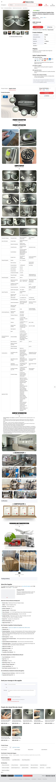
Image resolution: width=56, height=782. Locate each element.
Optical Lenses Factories (24, 765)
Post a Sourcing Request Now (13, 701)
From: (6, 684)
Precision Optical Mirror (6, 759)
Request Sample (50, 29)
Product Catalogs (16, 747)
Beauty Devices (30, 749)
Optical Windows (44, 749)
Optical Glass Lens (43, 765)
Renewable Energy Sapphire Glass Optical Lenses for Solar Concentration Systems (6, 721)
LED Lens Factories (14, 765)
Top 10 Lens (42, 767)
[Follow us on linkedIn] (54, 775)
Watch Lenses (27, 627)
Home (2, 8)
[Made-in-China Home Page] (28, 2)
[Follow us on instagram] (49, 775)
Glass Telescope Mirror (26, 759)
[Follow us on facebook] (46, 775)
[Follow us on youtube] (51, 775)
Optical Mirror (25, 8)
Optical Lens (10, 627)
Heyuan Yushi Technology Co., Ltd (36, 17)
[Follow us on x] (48, 775)
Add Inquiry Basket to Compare (16, 36)
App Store (4, 775)
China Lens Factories (5, 765)
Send (9, 699)
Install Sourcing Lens (28, 775)
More (2, 772)
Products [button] (11, 4)
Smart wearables (4, 749)
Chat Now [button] (50, 27)
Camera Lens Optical (5, 767)
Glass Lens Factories (34, 765)
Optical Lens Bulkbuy (5, 770)
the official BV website (26, 586)
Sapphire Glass (21, 627)
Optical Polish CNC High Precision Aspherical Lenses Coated (5, 738)
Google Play (10, 775)
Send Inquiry (37, 27)
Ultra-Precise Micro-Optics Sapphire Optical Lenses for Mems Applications (27, 721)
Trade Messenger (18, 775)
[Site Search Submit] (40, 5)
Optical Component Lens (15, 767)
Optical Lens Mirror (25, 767)
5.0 (40, 89)
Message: (5, 690)
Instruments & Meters (8, 8)
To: (6, 687)
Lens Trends (48, 767)
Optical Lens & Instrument (17, 8)
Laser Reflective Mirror (16, 759)
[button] (1, 1)
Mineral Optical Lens (34, 767)
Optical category (17, 749)
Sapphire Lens (16, 627)
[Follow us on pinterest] (52, 775)
